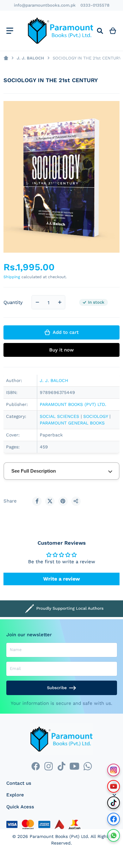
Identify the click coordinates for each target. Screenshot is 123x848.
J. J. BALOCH (30, 58)
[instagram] (48, 766)
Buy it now (61, 350)
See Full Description (33, 471)
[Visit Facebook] (113, 819)
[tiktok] (61, 766)
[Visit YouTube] (113, 786)
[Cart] (113, 30)
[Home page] (5, 58)
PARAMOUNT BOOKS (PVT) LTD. (73, 404)
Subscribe (57, 687)
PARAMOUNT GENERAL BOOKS (72, 422)
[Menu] (9, 31)
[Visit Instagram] (113, 770)
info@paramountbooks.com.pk (45, 5)
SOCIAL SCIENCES (59, 416)
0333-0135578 (94, 5)
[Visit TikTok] (113, 802)
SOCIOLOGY (95, 416)
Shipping (11, 276)
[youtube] (74, 766)
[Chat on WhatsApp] (113, 835)
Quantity (13, 302)
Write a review (61, 579)
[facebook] (35, 766)
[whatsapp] (87, 766)
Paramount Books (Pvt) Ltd (59, 836)
